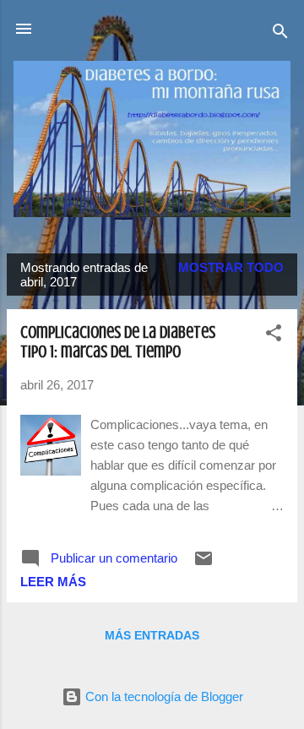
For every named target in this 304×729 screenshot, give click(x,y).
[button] (273, 336)
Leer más (53, 581)
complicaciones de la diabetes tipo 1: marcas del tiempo (117, 342)
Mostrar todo (231, 267)
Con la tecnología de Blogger (162, 696)
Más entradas (152, 635)
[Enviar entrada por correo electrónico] (203, 564)
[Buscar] (280, 34)
